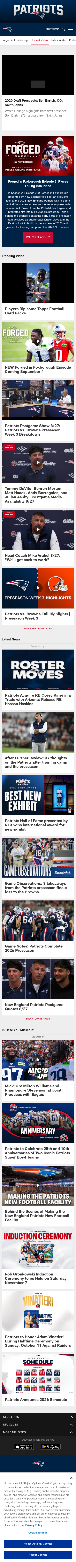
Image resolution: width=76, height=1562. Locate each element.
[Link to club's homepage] (7, 28)
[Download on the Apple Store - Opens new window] (24, 1447)
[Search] (63, 29)
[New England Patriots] (38, 1464)
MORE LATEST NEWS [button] (38, 1019)
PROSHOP (52, 29)
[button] (38, 84)
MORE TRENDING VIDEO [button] (38, 628)
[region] (38, 1517)
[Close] (71, 1478)
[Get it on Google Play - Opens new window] (51, 1448)
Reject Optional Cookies (38, 1543)
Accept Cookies (38, 1554)
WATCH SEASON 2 (38, 237)
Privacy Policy (33, 1525)
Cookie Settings (38, 1532)
